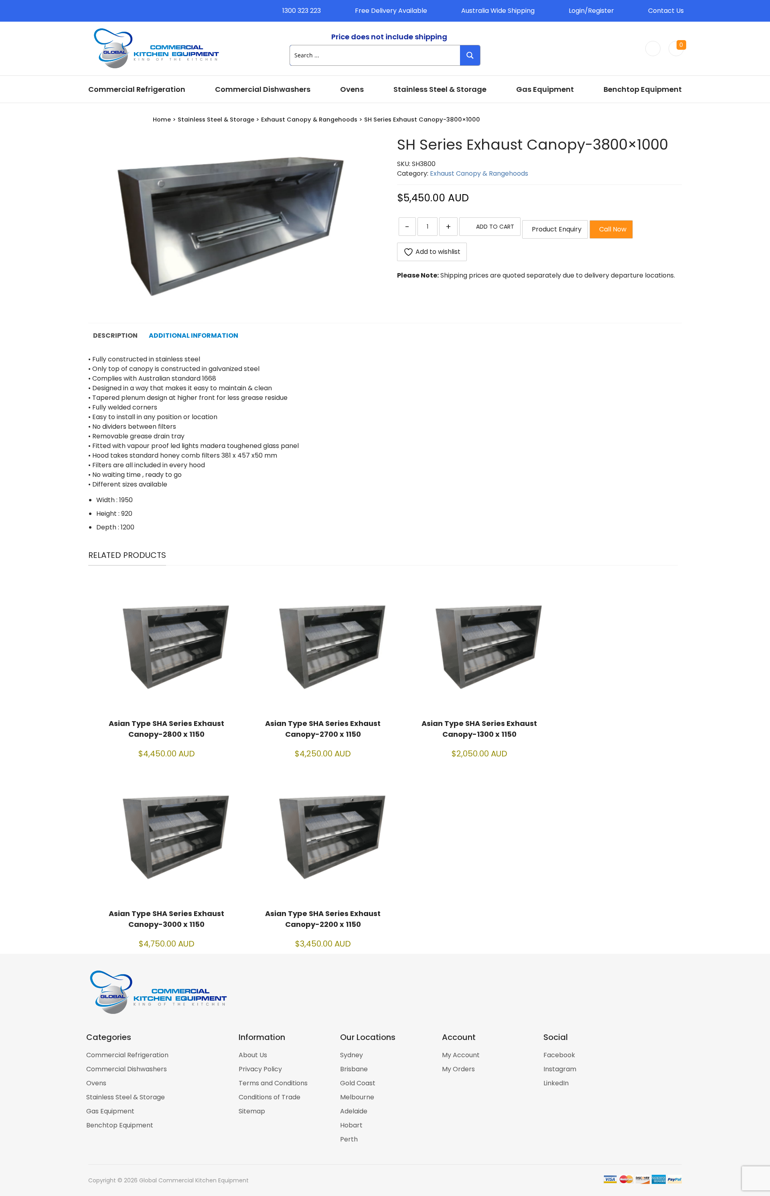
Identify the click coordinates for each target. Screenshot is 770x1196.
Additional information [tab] (193, 335)
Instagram (559, 1069)
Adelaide (353, 1111)
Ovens (352, 89)
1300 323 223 (301, 10)
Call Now (611, 229)
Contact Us (666, 10)
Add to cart (495, 227)
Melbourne (357, 1097)
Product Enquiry (555, 229)
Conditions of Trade (269, 1097)
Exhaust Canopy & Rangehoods (309, 120)
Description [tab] (115, 335)
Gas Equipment (545, 89)
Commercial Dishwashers (262, 89)
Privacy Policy (260, 1069)
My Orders (458, 1069)
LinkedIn (556, 1083)
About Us (253, 1055)
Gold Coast (357, 1083)
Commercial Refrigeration (136, 89)
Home (162, 120)
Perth (349, 1139)
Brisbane (354, 1069)
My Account (461, 1055)
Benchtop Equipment (643, 89)
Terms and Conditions (273, 1083)
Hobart (351, 1125)
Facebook (559, 1055)
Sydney (351, 1055)
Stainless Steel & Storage (439, 89)
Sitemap (252, 1111)
